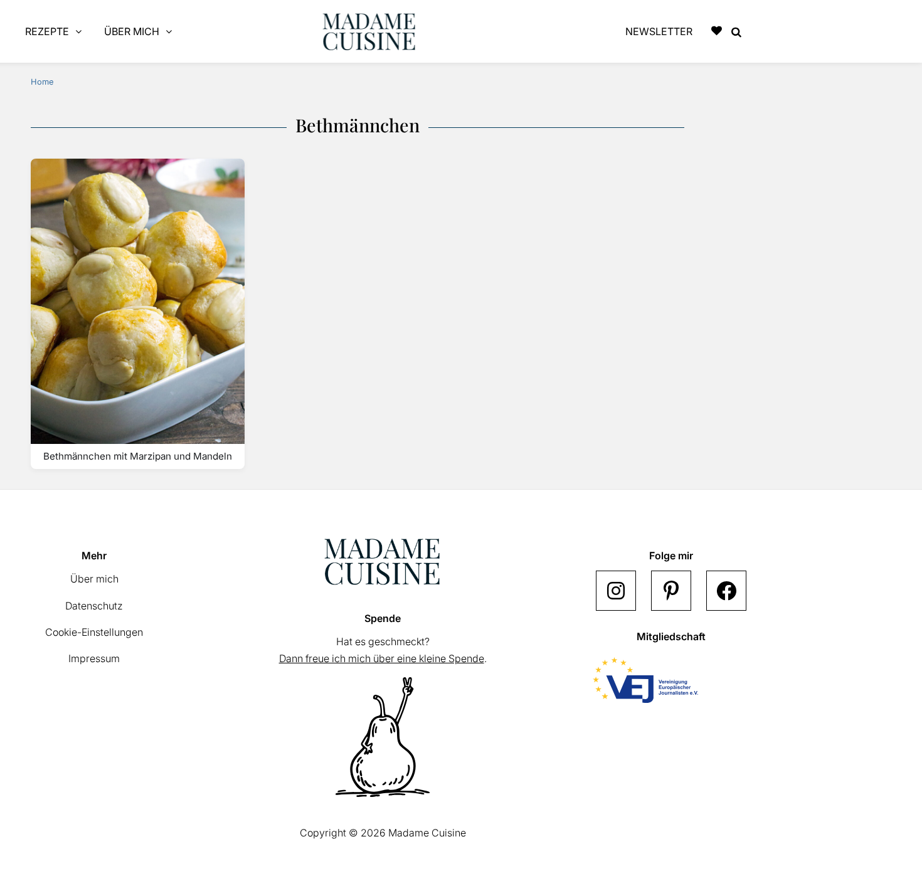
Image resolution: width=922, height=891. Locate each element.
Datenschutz (94, 605)
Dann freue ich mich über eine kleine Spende (381, 658)
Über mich (94, 578)
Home (42, 82)
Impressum (94, 658)
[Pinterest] (671, 591)
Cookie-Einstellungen (94, 632)
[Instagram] (616, 591)
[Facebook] (726, 591)
